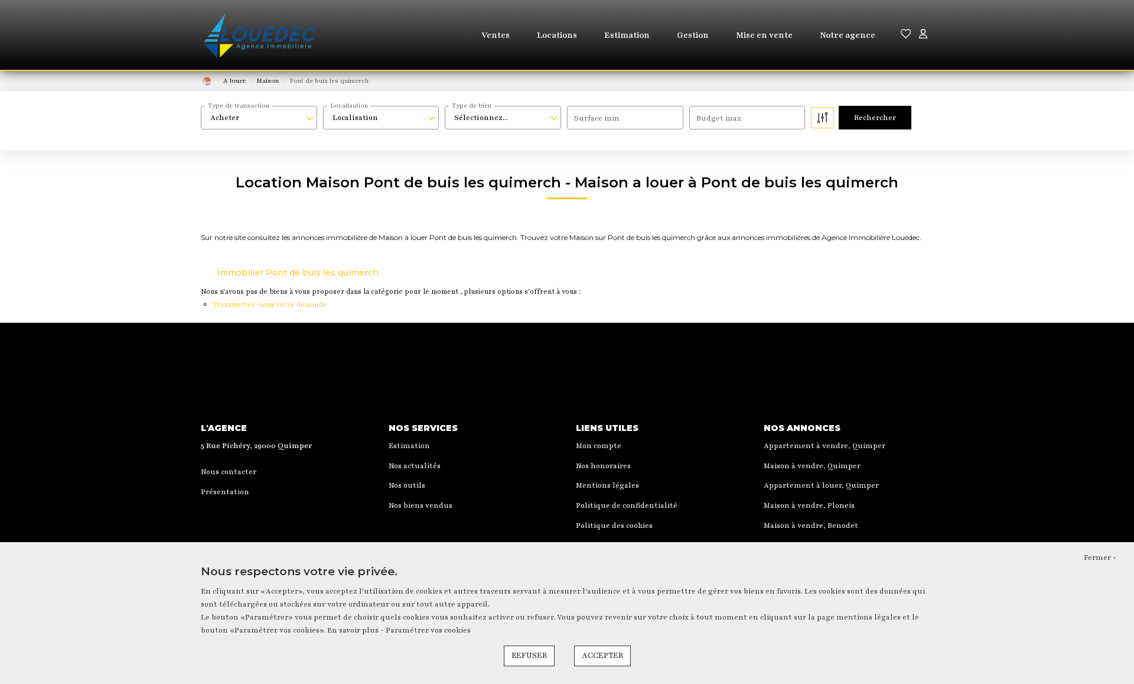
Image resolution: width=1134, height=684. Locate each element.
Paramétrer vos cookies (428, 630)
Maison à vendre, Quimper (812, 466)
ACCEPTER (602, 655)
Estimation (627, 35)
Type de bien (471, 105)
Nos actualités (415, 466)
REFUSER (529, 655)
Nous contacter (228, 471)
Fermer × (1100, 557)
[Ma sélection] (906, 35)
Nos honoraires (603, 466)
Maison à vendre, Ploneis (809, 505)
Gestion (693, 35)
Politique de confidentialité (626, 505)
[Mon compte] (923, 35)
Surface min (597, 118)
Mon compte (598, 445)
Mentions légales (607, 485)
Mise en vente (764, 35)
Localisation (349, 105)
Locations (557, 35)
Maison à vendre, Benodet (811, 525)
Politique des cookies (614, 525)
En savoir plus (353, 630)
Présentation (225, 492)
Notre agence (847, 35)
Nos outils (407, 485)
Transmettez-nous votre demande (270, 304)
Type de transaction (238, 105)
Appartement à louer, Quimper (821, 485)
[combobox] (259, 117)
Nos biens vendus (420, 505)
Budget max (718, 118)
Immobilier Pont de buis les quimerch (298, 272)
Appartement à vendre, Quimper (824, 445)
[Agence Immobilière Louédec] (260, 35)
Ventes (495, 35)
